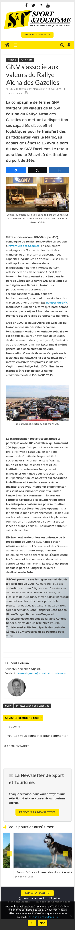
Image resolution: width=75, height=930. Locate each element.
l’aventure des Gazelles (24, 246)
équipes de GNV (56, 302)
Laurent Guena (14, 93)
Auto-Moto (27, 59)
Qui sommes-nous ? (31, 898)
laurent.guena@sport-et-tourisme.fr (41, 673)
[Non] (70, 916)
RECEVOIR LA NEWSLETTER (37, 34)
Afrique (12, 59)
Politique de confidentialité (42, 916)
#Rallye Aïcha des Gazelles (32, 705)
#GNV (8, 705)
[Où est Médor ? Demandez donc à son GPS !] (39, 835)
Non (43, 923)
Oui (31, 923)
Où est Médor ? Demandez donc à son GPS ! (37, 872)
